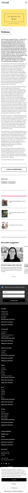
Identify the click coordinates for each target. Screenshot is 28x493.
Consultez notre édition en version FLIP (17, 201)
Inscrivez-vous (14, 300)
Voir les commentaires (14, 169)
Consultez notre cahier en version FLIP (17, 213)
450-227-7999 (4, 458)
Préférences (14, 488)
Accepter (14, 480)
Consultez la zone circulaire (15, 225)
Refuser (14, 484)
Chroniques (4, 246)
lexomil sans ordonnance (7, 322)
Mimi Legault (6, 34)
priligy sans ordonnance (7, 324)
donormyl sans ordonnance (8, 319)
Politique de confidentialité (18, 491)
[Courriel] (10, 34)
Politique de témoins (8, 491)
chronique (4, 182)
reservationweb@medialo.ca (7, 459)
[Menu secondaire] (26, 2)
